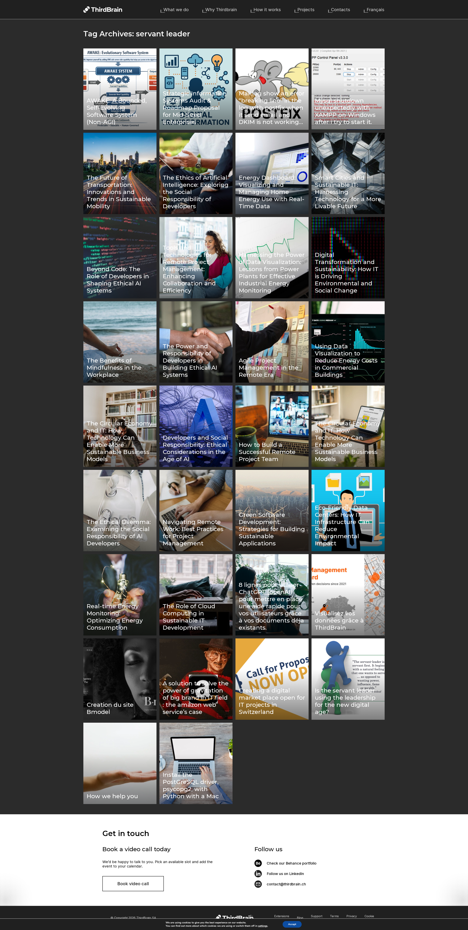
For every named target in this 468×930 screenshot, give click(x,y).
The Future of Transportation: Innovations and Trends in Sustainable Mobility (119, 192)
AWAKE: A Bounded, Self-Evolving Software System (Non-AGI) (117, 111)
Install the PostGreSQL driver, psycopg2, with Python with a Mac (191, 785)
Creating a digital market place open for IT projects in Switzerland (272, 701)
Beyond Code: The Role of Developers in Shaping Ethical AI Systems (118, 279)
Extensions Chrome (281, 917)
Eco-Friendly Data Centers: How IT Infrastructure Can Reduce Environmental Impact (342, 525)
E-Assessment (258, 917)
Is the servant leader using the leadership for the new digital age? (345, 701)
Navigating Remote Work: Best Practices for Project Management (193, 532)
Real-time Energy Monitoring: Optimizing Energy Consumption (115, 617)
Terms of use (334, 917)
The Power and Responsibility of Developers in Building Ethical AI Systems (190, 360)
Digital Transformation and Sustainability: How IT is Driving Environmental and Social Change (346, 272)
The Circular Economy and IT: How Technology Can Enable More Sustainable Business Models (119, 441)
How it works (267, 9)
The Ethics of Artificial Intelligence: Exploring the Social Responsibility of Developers (196, 192)
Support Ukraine (316, 917)
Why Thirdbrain (221, 9)
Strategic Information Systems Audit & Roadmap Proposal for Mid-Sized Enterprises (195, 107)
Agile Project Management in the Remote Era (268, 367)
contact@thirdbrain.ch (286, 884)
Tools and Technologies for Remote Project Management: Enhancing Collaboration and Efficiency (189, 269)
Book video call (133, 883)
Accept (292, 924)
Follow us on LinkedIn (285, 873)
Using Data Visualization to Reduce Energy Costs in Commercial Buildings (346, 360)
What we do (176, 9)
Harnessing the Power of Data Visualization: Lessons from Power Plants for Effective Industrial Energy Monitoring (272, 272)
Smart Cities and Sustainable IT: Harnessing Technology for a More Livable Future (348, 192)
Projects (305, 9)
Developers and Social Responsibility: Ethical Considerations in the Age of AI (195, 448)
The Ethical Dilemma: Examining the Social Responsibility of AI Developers (119, 532)
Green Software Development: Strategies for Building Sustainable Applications (272, 529)
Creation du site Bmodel (110, 708)
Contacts (340, 9)
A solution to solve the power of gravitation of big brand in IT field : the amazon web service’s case (196, 697)
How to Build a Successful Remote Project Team (267, 452)
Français (375, 9)
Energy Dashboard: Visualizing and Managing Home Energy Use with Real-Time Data (271, 192)
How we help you (112, 796)
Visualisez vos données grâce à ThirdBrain (339, 620)
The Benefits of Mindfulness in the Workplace (114, 367)
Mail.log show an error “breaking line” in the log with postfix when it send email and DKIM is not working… (271, 107)
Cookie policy (369, 917)
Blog (300, 918)
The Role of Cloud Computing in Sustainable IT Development (189, 617)
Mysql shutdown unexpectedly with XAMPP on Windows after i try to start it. (345, 111)
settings (262, 926)
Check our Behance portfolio (291, 863)
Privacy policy (351, 917)
